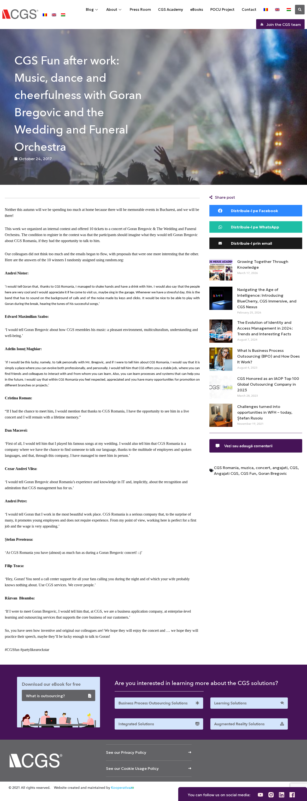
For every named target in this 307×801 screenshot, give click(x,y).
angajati (280, 467)
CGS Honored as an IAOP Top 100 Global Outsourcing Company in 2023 (268, 384)
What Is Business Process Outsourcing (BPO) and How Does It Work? (268, 356)
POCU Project (222, 9)
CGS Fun (248, 473)
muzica (247, 467)
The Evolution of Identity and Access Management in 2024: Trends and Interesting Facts (265, 328)
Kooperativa (120, 787)
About (111, 9)
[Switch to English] (54, 14)
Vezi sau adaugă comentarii (248, 446)
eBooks (196, 9)
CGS (294, 467)
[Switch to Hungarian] (63, 14)
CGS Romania (226, 467)
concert (263, 467)
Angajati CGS (226, 473)
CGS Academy (170, 9)
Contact (249, 9)
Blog (90, 9)
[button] (300, 9)
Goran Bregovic (272, 473)
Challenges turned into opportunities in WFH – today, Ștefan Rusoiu (264, 412)
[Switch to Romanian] (44, 14)
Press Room (140, 9)
